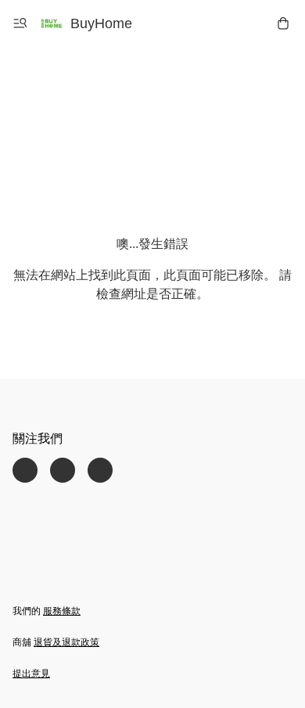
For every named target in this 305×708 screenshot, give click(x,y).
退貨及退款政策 (66, 642)
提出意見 (31, 673)
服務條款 (62, 611)
